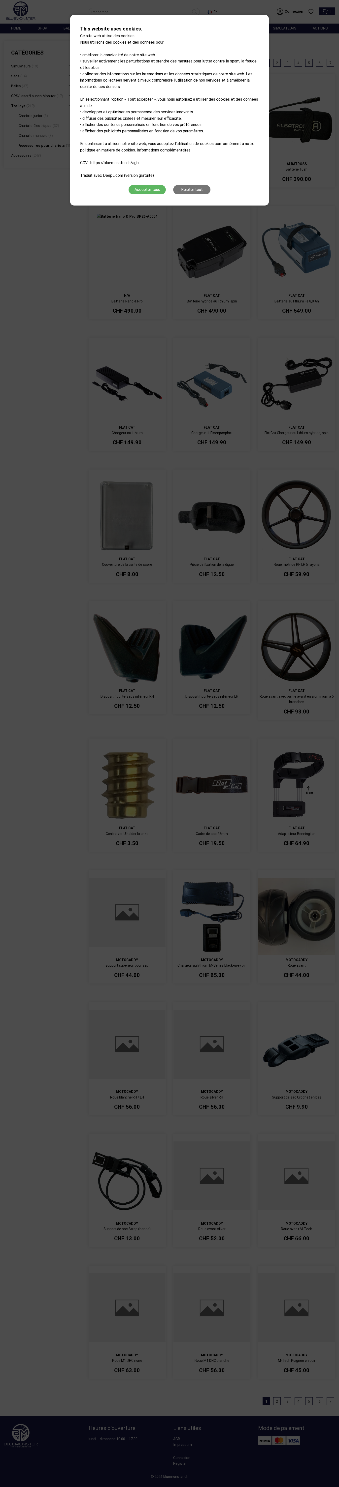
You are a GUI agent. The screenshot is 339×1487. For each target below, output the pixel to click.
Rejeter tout (192, 189)
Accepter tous (147, 189)
